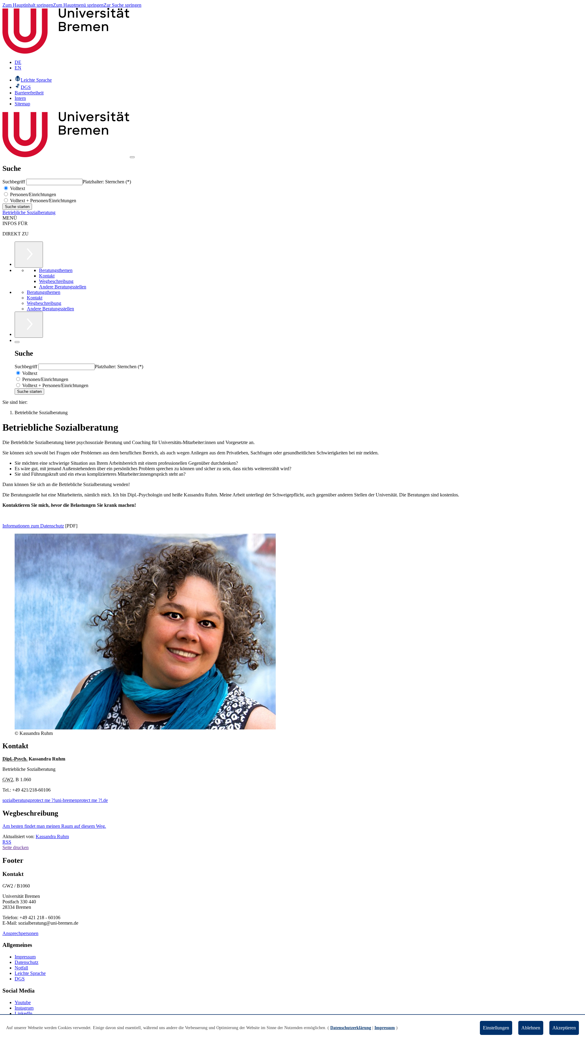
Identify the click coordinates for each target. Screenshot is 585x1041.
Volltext (17, 188)
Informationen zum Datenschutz (33, 525)
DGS (20, 978)
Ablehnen (530, 1027)
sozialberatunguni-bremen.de (55, 800)
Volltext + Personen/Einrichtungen (42, 200)
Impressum (25, 956)
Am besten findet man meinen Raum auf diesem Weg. (54, 826)
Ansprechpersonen (20, 933)
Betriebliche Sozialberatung (28, 212)
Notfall (21, 967)
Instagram (24, 1008)
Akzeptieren (564, 1027)
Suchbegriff (14, 181)
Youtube (23, 1002)
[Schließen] (17, 342)
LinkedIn (23, 1013)
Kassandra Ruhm (52, 836)
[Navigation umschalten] (132, 157)
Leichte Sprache (30, 973)
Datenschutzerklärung (350, 1027)
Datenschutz (26, 962)
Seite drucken (15, 847)
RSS (6, 842)
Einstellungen (496, 1027)
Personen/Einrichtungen (32, 194)
